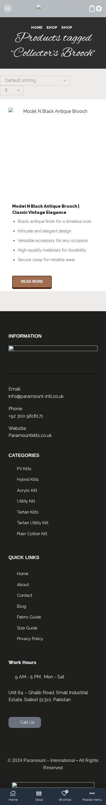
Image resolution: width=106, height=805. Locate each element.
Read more (32, 281)
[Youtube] (71, 743)
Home (36, 27)
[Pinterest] (89, 743)
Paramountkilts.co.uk (30, 435)
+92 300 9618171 (25, 416)
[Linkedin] (35, 743)
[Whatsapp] (17, 743)
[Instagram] (53, 743)
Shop (51, 27)
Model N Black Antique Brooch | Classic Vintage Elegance (45, 209)
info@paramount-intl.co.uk (36, 396)
